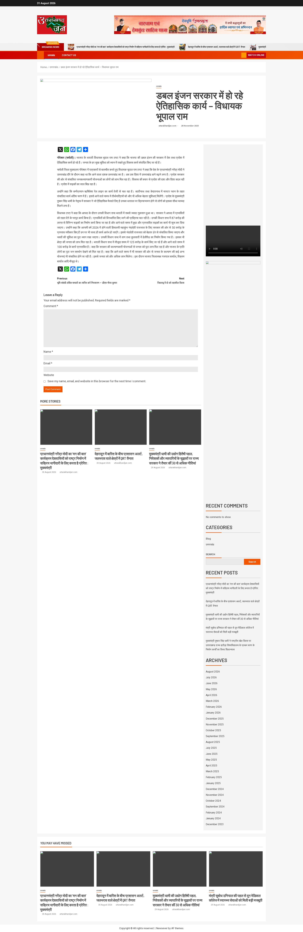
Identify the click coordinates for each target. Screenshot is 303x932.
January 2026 (213, 712)
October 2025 (213, 730)
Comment (51, 306)
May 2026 (211, 689)
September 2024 (215, 806)
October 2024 (213, 800)
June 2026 (211, 683)
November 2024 (215, 794)
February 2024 (214, 812)
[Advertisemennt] (190, 24)
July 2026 (211, 677)
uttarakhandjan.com (168, 126)
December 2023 (215, 824)
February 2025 (214, 777)
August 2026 (213, 671)
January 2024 (213, 818)
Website (49, 375)
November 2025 (215, 724)
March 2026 (212, 700)
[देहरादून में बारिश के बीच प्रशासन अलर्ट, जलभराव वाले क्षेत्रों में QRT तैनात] (121, 427)
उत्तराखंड (51, 55)
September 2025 (215, 736)
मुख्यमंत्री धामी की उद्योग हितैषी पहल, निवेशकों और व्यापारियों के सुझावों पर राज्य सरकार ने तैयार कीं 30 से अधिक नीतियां (174, 458)
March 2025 (212, 771)
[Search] (239, 55)
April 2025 (211, 765)
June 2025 (211, 753)
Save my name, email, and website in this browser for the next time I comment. (97, 381)
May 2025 (211, 759)
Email (48, 363)
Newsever (161, 928)
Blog (208, 538)
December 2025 (215, 718)
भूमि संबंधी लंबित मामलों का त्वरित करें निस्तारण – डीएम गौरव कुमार (87, 280)
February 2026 (214, 706)
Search (210, 554)
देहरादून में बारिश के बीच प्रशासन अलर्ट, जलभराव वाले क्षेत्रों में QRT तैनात (216, 47)
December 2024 (215, 789)
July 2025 (211, 747)
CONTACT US (69, 55)
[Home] (40, 55)
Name (48, 351)
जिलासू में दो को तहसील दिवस (170, 280)
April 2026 (211, 695)
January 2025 (213, 783)
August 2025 (213, 742)
